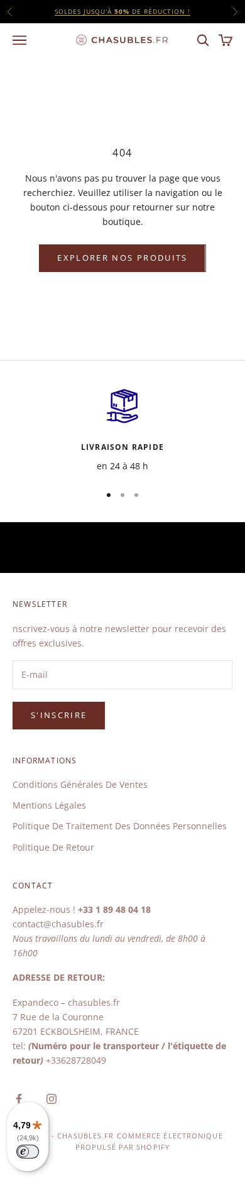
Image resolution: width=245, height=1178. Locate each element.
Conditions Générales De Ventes (80, 784)
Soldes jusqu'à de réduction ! (122, 11)
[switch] (27, 1152)
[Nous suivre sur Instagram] (51, 1099)
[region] (122, 429)
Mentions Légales (49, 805)
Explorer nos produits (122, 257)
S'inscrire (59, 715)
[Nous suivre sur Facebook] (19, 1099)
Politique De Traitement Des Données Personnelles (120, 826)
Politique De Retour (53, 847)
